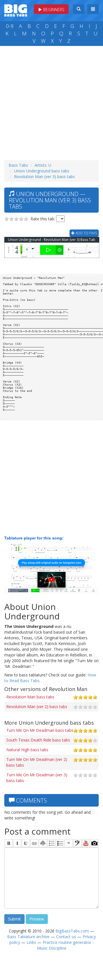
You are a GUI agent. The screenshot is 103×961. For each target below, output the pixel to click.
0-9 (9, 26)
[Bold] (9, 843)
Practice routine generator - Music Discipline (65, 945)
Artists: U (43, 165)
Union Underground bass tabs (41, 171)
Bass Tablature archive (28, 936)
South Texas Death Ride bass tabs (38, 740)
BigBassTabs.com (72, 931)
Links (31, 942)
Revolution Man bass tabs (30, 697)
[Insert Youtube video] (86, 843)
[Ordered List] (51, 843)
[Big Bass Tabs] (15, 10)
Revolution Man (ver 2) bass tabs (36, 706)
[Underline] (26, 843)
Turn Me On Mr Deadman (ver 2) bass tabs (36, 762)
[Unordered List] (60, 843)
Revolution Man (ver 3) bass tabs (44, 176)
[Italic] (17, 843)
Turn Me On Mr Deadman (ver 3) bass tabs (36, 777)
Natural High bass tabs (27, 749)
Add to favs (86, 233)
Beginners (53, 9)
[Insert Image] (43, 843)
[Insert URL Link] (34, 843)
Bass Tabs (18, 165)
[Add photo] (94, 843)
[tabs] (77, 843)
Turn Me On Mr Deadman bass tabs (39, 730)
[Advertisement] (51, 101)
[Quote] (69, 843)
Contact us (66, 936)
